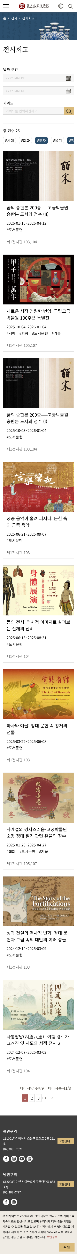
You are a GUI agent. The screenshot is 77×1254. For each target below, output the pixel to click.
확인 (66, 1247)
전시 (14, 18)
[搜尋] (71, 6)
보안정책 (52, 1237)
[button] (6, 6)
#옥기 (57, 140)
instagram (14, 1159)
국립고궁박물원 (34, 6)
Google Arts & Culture (29, 1159)
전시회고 (28, 18)
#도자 (41, 140)
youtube (22, 1159)
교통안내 (64, 1141)
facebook (6, 1159)
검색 (69, 111)
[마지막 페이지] (52, 1098)
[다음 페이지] (45, 1098)
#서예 (9, 140)
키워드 (8, 103)
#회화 (25, 140)
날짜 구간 (10, 69)
